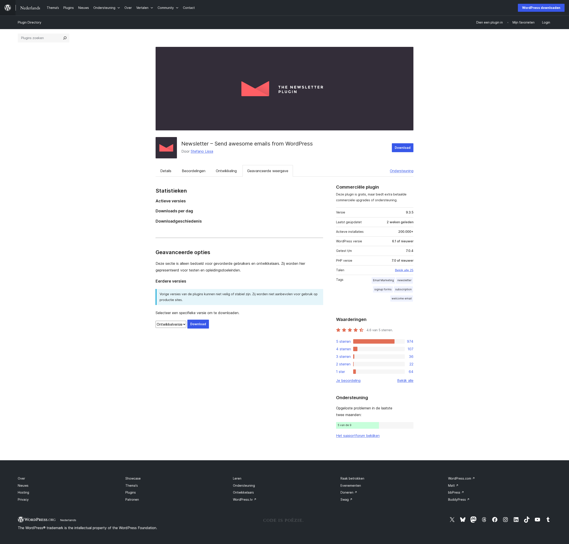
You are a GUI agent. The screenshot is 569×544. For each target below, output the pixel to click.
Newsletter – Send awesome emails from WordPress (247, 143)
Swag (347, 499)
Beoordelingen (193, 171)
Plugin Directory (29, 22)
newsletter (404, 280)
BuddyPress (459, 499)
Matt (453, 485)
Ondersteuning (401, 171)
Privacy (23, 499)
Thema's (131, 485)
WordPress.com (461, 478)
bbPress (456, 492)
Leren (237, 478)
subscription (403, 289)
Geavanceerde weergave (267, 171)
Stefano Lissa (202, 151)
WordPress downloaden (541, 8)
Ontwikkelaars (243, 492)
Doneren (349, 492)
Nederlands (68, 520)
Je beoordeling (348, 380)
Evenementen (351, 485)
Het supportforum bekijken (358, 435)
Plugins (130, 492)
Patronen (132, 499)
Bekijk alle (405, 380)
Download (403, 147)
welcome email (402, 298)
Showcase (133, 478)
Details (165, 171)
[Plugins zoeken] (64, 38)
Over (21, 478)
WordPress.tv (244, 499)
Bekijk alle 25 (404, 270)
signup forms (383, 289)
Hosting (23, 492)
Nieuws (23, 485)
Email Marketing (383, 280)
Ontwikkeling (226, 171)
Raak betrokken (352, 478)
